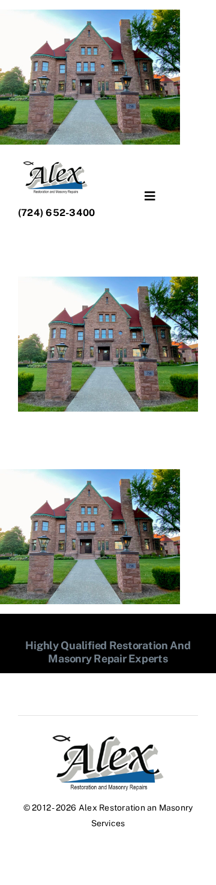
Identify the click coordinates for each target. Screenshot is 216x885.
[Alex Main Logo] (108, 738)
